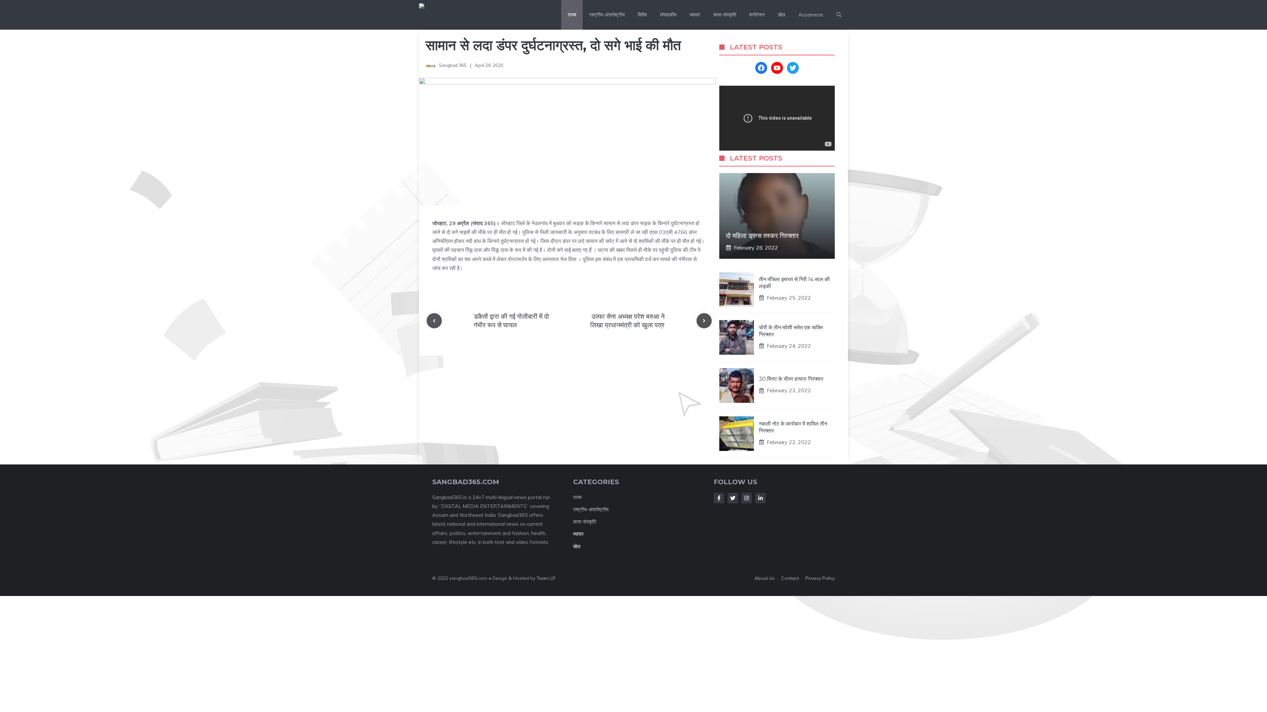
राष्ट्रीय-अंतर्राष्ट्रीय (607, 15)
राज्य (572, 15)
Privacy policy (820, 578)
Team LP (546, 578)
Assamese (810, 15)
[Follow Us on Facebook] (719, 498)
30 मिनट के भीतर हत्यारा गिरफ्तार (791, 379)
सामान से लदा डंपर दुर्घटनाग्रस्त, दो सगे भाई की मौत (553, 45)
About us (765, 578)
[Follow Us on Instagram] (746, 498)
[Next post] (704, 321)
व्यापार (695, 15)
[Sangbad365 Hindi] (459, 15)
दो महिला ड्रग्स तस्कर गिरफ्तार (762, 236)
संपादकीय (668, 15)
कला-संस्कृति (724, 15)
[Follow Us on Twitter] (733, 498)
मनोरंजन (757, 15)
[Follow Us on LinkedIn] (760, 498)
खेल (781, 15)
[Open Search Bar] (839, 15)
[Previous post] (434, 321)
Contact (790, 578)
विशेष (642, 15)
